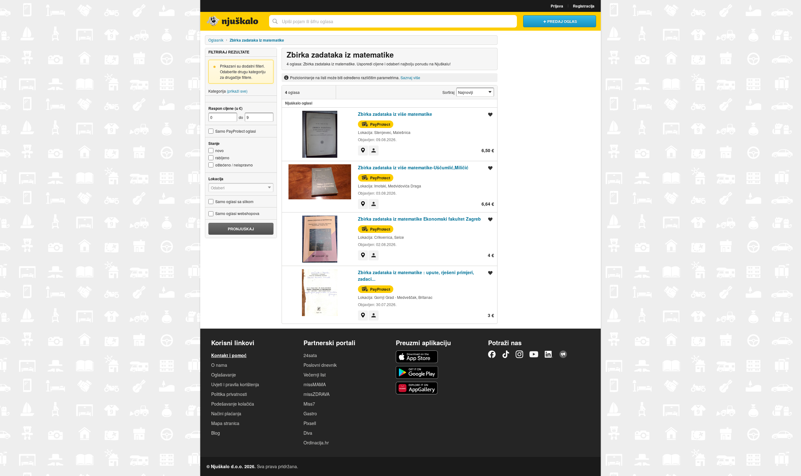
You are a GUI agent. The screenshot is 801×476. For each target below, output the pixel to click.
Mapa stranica (225, 423)
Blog (215, 433)
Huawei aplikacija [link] (417, 388)
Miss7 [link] (309, 404)
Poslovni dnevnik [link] (320, 365)
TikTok (505, 354)
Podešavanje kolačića (232, 404)
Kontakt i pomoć (229, 355)
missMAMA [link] (315, 384)
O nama (219, 365)
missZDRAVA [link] (316, 394)
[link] (363, 151)
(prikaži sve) (237, 91)
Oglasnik (215, 40)
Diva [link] (308, 433)
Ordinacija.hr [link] (316, 442)
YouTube (533, 354)
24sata (310, 355)
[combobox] (393, 21)
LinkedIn (548, 354)
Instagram (519, 354)
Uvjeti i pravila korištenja (235, 384)
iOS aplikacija (417, 357)
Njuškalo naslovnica (233, 21)
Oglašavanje (223, 374)
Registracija (583, 6)
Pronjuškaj (241, 229)
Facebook (492, 354)
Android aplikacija (417, 372)
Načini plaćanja (226, 413)
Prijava (557, 6)
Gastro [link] (310, 413)
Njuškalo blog (563, 354)
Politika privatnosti (229, 394)
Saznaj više (410, 77)
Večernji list (315, 374)
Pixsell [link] (310, 423)
